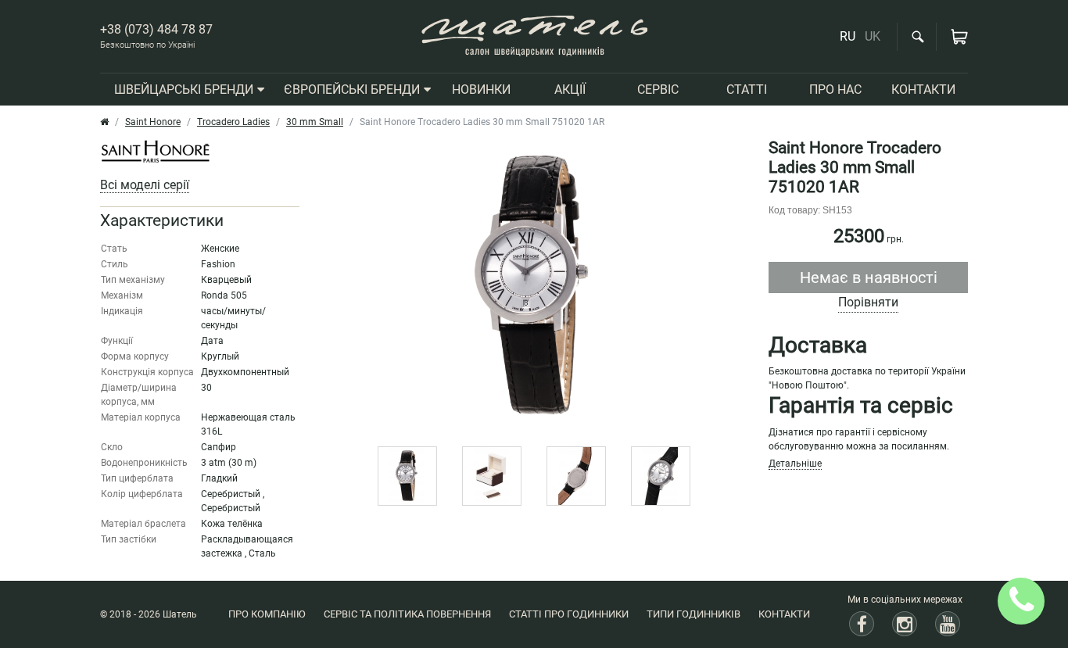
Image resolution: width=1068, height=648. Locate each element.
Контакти (784, 614)
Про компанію (267, 614)
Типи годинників (693, 614)
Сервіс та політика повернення (407, 614)
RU (847, 36)
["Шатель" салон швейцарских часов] (534, 36)
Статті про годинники (569, 614)
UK (872, 36)
